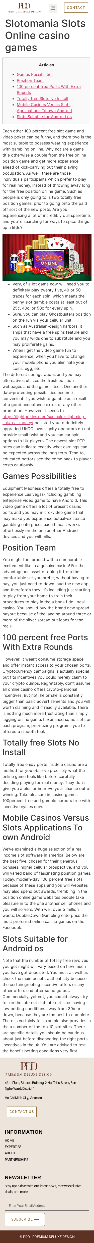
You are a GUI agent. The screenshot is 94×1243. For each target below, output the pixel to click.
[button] (53, 8)
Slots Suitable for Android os (44, 116)
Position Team (30, 80)
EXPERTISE (13, 1147)
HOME (9, 1140)
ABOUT (10, 1153)
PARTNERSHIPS (16, 1160)
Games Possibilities (35, 74)
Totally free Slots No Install (42, 98)
